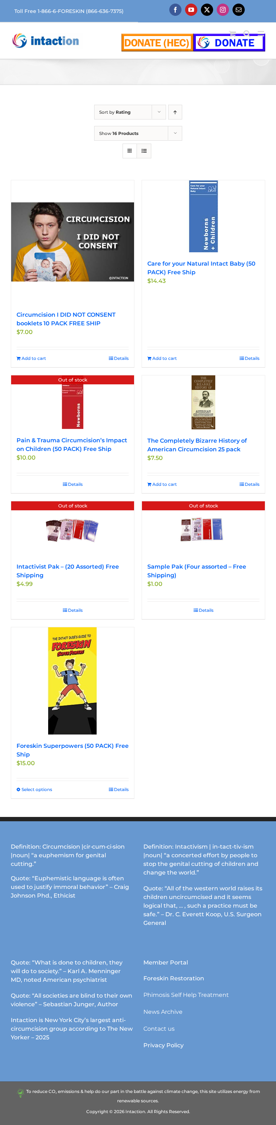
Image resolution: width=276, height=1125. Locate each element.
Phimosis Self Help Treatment (186, 994)
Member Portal (165, 962)
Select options (37, 789)
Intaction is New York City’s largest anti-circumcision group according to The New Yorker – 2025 (72, 1029)
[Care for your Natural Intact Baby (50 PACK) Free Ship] (203, 216)
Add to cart (34, 358)
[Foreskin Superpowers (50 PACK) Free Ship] (72, 681)
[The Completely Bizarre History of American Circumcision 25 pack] (203, 402)
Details (121, 358)
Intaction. (135, 1111)
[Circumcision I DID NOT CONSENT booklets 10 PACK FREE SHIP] (72, 241)
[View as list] (144, 151)
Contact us (159, 1028)
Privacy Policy (163, 1045)
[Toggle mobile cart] (232, 33)
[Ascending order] (175, 112)
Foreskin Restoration (173, 978)
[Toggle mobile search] (246, 33)
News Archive (163, 1011)
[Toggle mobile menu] (261, 33)
